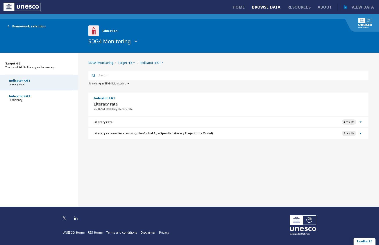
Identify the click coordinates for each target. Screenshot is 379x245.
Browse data (266, 7)
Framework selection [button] (29, 26)
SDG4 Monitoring (109, 41)
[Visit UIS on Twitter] (64, 218)
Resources (299, 7)
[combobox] (232, 75)
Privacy (164, 232)
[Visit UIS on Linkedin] (76, 218)
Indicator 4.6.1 (19, 82)
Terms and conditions (121, 232)
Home (238, 7)
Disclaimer (148, 232)
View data (363, 7)
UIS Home (95, 232)
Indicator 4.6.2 (19, 98)
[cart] (345, 7)
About (325, 7)
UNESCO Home (74, 232)
